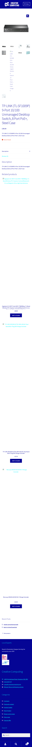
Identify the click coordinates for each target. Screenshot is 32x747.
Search (16, 744)
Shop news (7, 717)
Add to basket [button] (16, 315)
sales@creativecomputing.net (12, 684)
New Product (7, 711)
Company (6, 701)
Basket (24, 742)
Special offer (7, 720)
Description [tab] (5, 151)
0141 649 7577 (8, 682)
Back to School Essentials (10, 627)
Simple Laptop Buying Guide (11, 624)
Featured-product (9, 704)
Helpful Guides (8, 707)
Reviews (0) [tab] (5, 156)
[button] (27, 16)
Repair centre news (9, 714)
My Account (5, 744)
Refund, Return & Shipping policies (13, 687)
